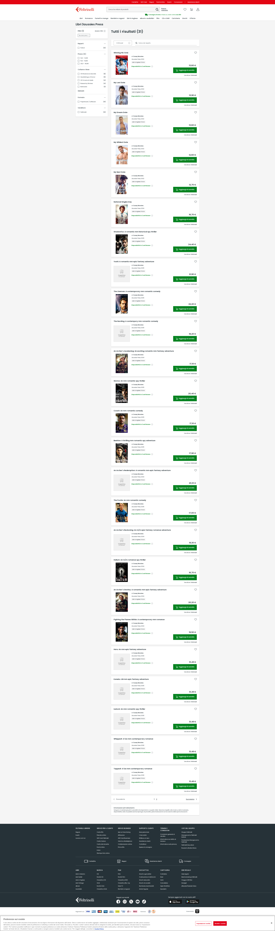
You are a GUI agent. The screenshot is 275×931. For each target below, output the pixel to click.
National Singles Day (123, 202)
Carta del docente (103, 844)
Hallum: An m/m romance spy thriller (130, 560)
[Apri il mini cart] (191, 9)
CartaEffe (135, 2)
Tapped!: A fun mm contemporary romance (133, 769)
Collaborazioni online (125, 844)
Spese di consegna (145, 847)
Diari (161, 877)
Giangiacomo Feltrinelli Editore (189, 836)
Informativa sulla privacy (168, 844)
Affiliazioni (121, 835)
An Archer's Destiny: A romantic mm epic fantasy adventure (140, 590)
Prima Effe (121, 847)
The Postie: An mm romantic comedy (130, 500)
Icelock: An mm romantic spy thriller (129, 709)
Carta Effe (100, 832)
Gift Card (144, 2)
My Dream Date (120, 112)
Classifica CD (101, 880)
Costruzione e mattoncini (147, 877)
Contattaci (142, 844)
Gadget (184, 883)
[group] (168, 15)
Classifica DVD (123, 880)
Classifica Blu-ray (124, 883)
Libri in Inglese (80, 880)
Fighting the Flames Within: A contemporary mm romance (139, 619)
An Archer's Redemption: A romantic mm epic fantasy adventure (142, 470)
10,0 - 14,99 (84, 58)
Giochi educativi (144, 880)
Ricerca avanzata (164, 9)
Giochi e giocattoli (145, 874)
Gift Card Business (124, 838)
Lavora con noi (80, 838)
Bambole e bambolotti (146, 886)
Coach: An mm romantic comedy (128, 411)
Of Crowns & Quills (86, 80)
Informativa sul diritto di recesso (168, 840)
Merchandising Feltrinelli (189, 877)
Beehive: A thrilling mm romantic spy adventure (134, 440)
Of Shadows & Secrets (88, 74)
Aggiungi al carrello (186, 70)
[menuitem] (81, 18)
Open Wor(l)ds (165, 886)
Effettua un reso (144, 838)
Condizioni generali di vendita (167, 835)
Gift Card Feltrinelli (103, 838)
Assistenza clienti (193, 2)
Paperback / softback (88, 102)
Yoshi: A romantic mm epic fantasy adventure (134, 261)
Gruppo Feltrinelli (186, 832)
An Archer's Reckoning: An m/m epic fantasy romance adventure (142, 530)
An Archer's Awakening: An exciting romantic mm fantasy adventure (144, 351)
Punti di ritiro (161, 2)
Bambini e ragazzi (124, 889)
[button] (157, 9)
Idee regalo (185, 874)
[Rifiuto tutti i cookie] (271, 923)
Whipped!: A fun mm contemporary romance (133, 739)
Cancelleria (164, 883)
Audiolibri (79, 889)
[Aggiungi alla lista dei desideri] (195, 53)
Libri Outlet (79, 877)
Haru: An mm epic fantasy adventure (130, 649)
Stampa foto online (103, 853)
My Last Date (119, 82)
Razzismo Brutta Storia (188, 848)
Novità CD (100, 877)
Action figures (143, 889)
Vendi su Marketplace (125, 841)
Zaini (161, 880)
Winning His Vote (121, 53)
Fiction (82, 48)
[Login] (198, 9)
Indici (98, 850)
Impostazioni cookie (203, 923)
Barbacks (83, 87)
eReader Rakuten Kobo (188, 886)
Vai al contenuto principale (84, 2)
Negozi (151, 2)
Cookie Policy (99, 929)
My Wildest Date (121, 142)
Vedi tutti (81, 91)
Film (119, 874)
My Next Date (119, 172)
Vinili (98, 883)
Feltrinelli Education (187, 845)
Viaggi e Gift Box (186, 880)
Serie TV (120, 886)
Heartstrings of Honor (87, 77)
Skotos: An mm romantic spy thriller (129, 381)
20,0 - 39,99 (84, 63)
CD (98, 874)
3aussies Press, (136, 59)
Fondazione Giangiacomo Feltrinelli (190, 841)
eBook (78, 886)
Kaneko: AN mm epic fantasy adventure (131, 679)
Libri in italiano (80, 874)
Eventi (169, 2)
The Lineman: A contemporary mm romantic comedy (137, 291)
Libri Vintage (80, 883)
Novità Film (121, 877)
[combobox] (133, 9)
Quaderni (163, 889)
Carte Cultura (101, 841)
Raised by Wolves (86, 83)
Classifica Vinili (102, 889)
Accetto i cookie (220, 923)
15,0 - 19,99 (84, 61)
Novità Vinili (100, 886)
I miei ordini (143, 835)
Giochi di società (144, 883)
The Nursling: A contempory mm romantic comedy (136, 321)
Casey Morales (138, 56)
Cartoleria (163, 874)
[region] (137, 923)
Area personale (144, 832)
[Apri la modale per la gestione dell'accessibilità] (197, 911)
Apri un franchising (124, 832)
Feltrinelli (83, 112)
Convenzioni (178, 2)
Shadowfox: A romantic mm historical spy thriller (135, 232)
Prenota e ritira (101, 835)
